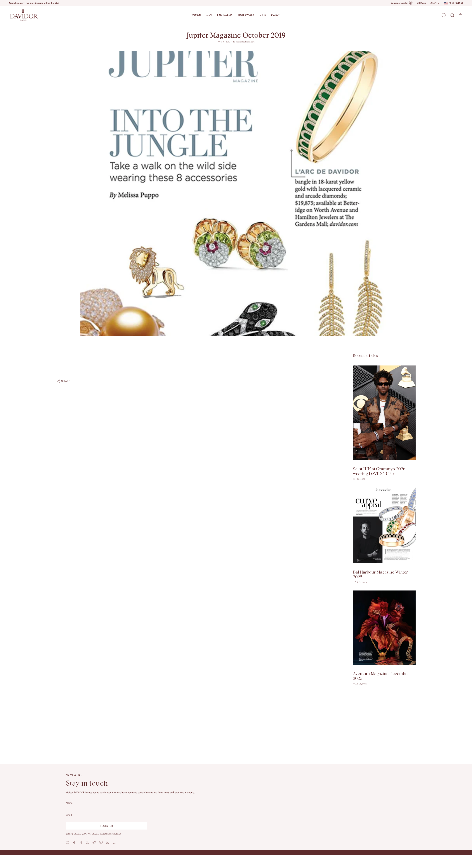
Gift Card (421, 3)
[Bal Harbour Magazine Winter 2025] (384, 525)
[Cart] (460, 15)
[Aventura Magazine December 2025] (384, 627)
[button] (196, 15)
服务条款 (113, 834)
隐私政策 (103, 834)
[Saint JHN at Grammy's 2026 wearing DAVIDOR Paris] (384, 412)
